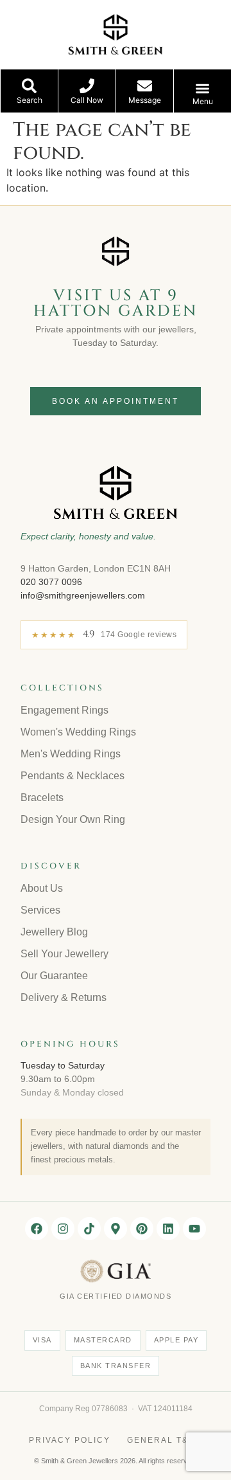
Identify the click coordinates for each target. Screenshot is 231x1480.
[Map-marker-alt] (115, 1228)
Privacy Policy (69, 1440)
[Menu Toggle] (202, 88)
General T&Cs (164, 1440)
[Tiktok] (89, 1228)
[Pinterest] (141, 1228)
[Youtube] (194, 1228)
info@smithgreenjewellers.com (83, 595)
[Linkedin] (168, 1228)
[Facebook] (36, 1228)
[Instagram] (62, 1228)
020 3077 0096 (51, 582)
